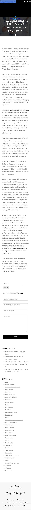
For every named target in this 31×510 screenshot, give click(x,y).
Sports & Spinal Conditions (12, 463)
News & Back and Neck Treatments (14, 420)
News (6, 417)
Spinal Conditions (9, 427)
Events (7, 404)
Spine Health (8, 445)
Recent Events (9, 425)
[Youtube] (17, 493)
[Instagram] (20, 493)
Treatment (8, 465)
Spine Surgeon (9, 448)
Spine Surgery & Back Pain (12, 455)
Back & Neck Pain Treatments (12, 387)
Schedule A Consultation (8, 1)
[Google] (14, 493)
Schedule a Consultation (13, 293)
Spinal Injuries (9, 437)
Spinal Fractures (9, 430)
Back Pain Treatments (10, 397)
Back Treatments (9, 402)
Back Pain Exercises (10, 394)
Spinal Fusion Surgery (10, 435)
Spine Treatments (9, 458)
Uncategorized (9, 470)
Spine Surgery (8, 453)
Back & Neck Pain (9, 384)
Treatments (8, 468)
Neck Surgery (8, 415)
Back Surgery (8, 399)
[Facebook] (7, 493)
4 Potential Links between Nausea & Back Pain (17, 361)
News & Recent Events (11, 422)
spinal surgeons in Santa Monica (19, 110)
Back (6, 382)
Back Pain (7, 392)
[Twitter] (11, 493)
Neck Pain (8, 409)
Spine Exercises (9, 442)
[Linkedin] (24, 493)
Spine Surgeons (9, 450)
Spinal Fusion (8, 432)
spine (6, 440)
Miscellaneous (9, 407)
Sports (7, 460)
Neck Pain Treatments (11, 412)
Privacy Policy (15, 500)
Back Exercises (9, 389)
